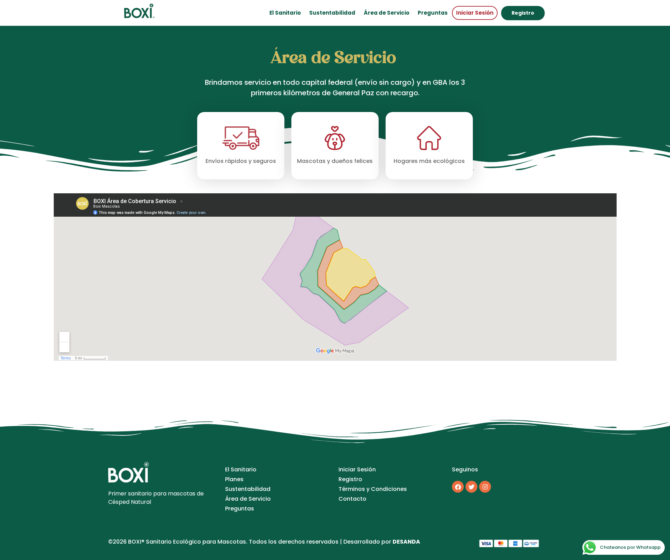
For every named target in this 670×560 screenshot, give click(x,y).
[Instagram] (485, 487)
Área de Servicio (386, 12)
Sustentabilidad (332, 12)
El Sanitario (285, 12)
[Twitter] (471, 487)
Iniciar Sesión (474, 12)
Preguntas (433, 12)
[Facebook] (458, 487)
